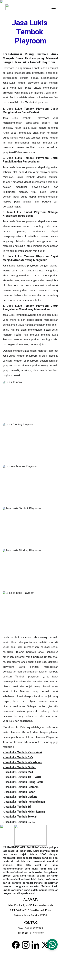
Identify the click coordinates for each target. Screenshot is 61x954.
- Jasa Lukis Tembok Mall (18, 772)
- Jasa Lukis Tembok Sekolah (20, 816)
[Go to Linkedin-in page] (35, 945)
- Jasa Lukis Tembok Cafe (18, 757)
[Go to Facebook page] (16, 945)
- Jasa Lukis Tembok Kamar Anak (22, 752)
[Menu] (54, 7)
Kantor (31, 822)
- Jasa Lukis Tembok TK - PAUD (22, 777)
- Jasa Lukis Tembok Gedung (20, 796)
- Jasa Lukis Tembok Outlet (19, 767)
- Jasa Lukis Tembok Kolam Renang (24, 811)
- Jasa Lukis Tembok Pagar (19, 792)
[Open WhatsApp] (52, 944)
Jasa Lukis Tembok (15, 822)
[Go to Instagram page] (25, 945)
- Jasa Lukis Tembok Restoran (20, 787)
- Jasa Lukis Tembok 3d (17, 806)
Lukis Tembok (17, 82)
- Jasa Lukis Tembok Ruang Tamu (23, 782)
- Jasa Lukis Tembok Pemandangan (24, 801)
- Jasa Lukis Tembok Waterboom (22, 762)
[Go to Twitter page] (45, 945)
